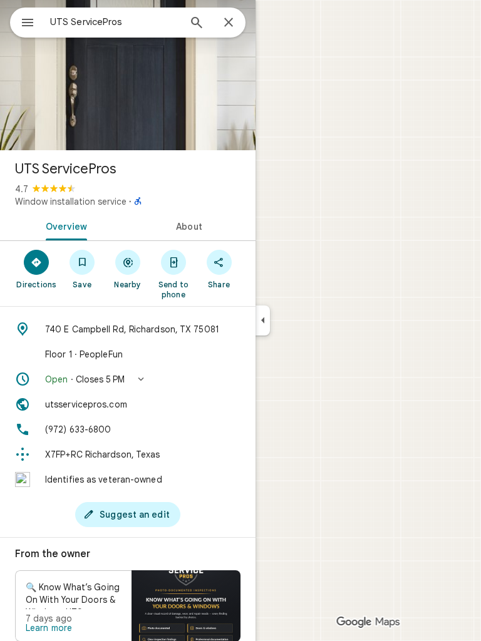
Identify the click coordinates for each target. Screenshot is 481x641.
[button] (128, 379)
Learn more (49, 627)
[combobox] (114, 21)
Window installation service (71, 201)
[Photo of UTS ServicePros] (128, 75)
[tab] (64, 225)
